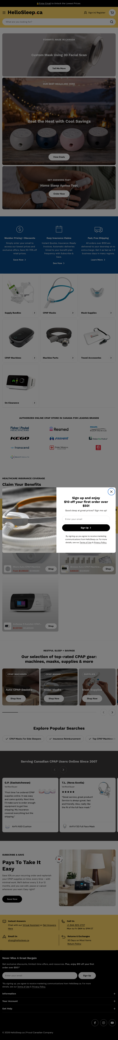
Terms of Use (86, 542)
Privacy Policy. (100, 542)
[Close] (111, 492)
